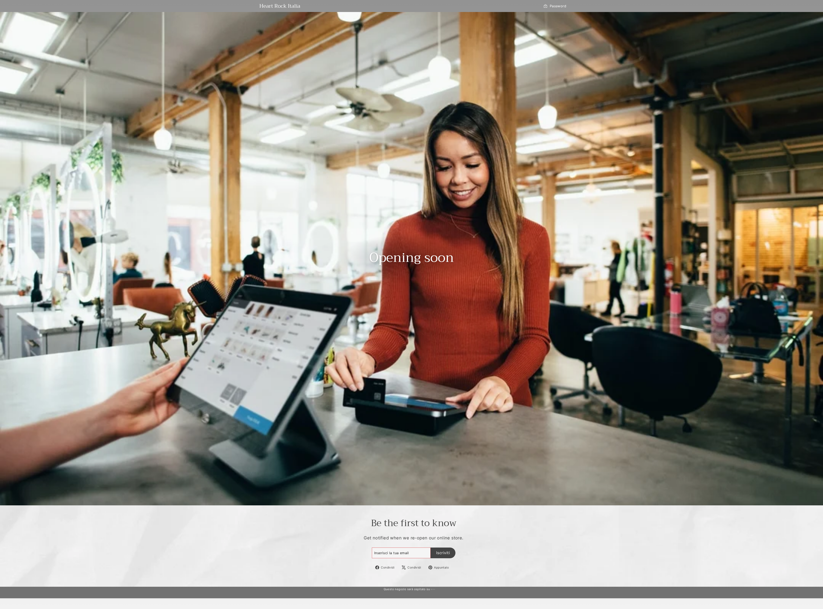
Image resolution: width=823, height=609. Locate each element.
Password (558, 6)
